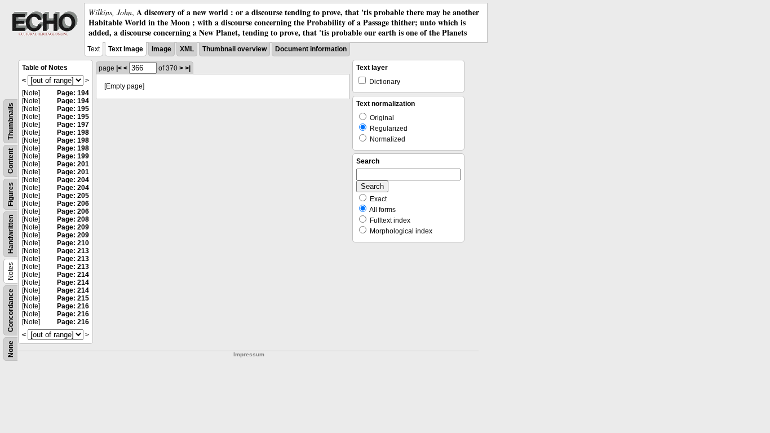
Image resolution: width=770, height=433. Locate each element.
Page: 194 (73, 93)
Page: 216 (73, 306)
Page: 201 (73, 164)
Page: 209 (73, 227)
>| (188, 68)
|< (119, 68)
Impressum (248, 354)
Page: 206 (73, 203)
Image (161, 49)
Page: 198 (73, 132)
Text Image (125, 49)
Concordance (11, 310)
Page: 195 (73, 109)
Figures (11, 194)
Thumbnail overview (234, 49)
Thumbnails (11, 121)
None (11, 349)
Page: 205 (73, 196)
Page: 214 (73, 275)
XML (187, 49)
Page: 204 (73, 180)
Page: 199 (73, 156)
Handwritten (11, 234)
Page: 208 (73, 219)
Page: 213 (73, 251)
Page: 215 (73, 298)
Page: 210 (73, 243)
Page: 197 (73, 125)
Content (11, 161)
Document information (311, 49)
